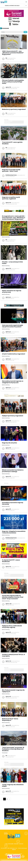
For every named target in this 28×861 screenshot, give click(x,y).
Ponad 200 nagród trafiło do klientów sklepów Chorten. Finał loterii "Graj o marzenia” (12, 597)
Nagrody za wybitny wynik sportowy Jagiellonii (11, 198)
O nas (6, 843)
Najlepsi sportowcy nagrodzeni (12, 416)
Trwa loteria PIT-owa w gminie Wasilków (12, 143)
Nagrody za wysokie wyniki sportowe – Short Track (11, 170)
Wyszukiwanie (5, 28)
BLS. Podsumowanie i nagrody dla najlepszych (13, 691)
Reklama (16, 843)
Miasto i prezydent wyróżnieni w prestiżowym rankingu (12, 470)
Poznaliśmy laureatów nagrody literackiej (12, 503)
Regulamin (10, 843)
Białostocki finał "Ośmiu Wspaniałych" (10, 719)
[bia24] (4, 2)
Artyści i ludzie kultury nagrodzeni (13, 354)
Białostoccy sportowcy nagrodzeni (14, 109)
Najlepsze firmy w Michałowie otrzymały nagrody (12, 626)
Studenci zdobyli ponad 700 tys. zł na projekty (13, 655)
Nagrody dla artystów (9, 443)
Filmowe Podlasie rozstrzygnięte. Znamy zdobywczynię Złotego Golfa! (13, 81)
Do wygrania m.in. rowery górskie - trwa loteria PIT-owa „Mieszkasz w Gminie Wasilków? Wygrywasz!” (13, 217)
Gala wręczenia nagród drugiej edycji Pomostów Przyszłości (12, 326)
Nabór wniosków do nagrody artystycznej (11, 291)
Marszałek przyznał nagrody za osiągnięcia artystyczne (12, 382)
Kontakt (21, 843)
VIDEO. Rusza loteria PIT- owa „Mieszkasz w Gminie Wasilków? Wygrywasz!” (13, 52)
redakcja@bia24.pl (11, 58)
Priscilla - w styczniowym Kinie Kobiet (12, 262)
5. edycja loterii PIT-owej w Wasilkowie (11, 560)
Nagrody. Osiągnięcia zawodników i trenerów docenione (13, 532)
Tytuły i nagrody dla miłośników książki (13, 785)
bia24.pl (14, 849)
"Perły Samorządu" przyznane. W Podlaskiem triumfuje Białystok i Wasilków (13, 749)
